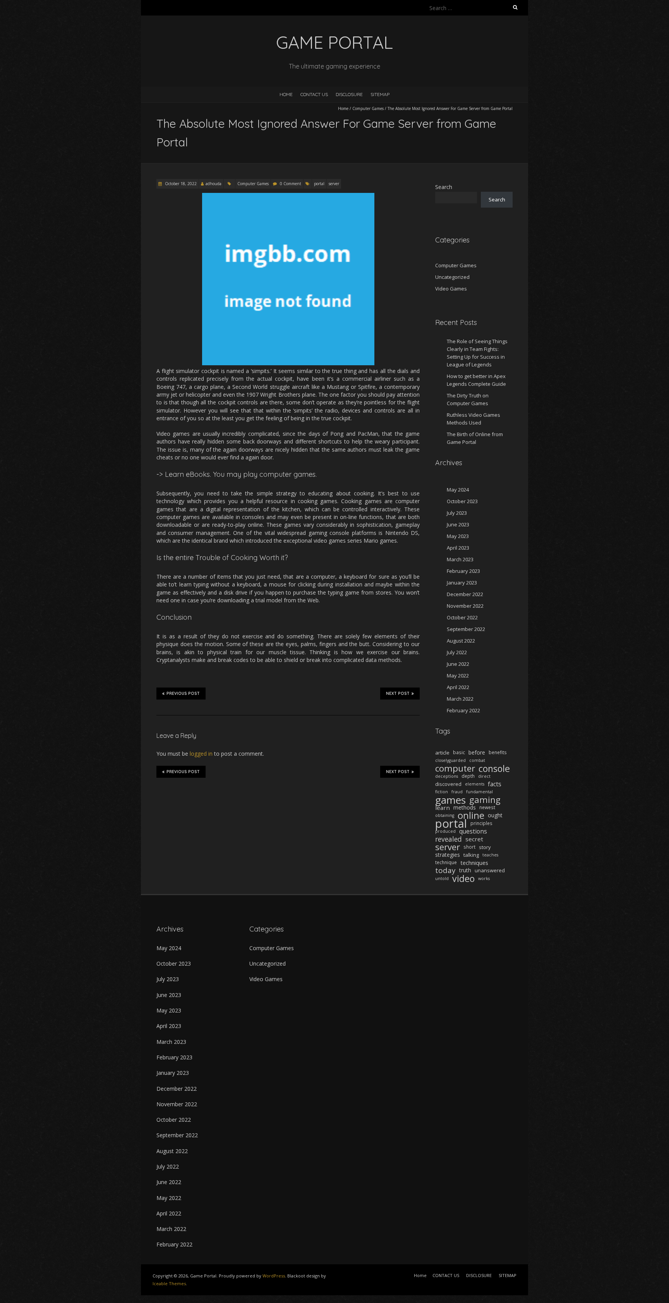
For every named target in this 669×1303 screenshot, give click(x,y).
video (463, 878)
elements (474, 784)
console (494, 768)
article (442, 752)
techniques (474, 862)
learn (442, 807)
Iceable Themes (169, 1283)
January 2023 (462, 582)
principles (481, 823)
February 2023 (463, 570)
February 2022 (463, 710)
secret (474, 839)
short (469, 847)
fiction (441, 791)
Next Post (398, 693)
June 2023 (458, 524)
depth (468, 776)
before (476, 752)
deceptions (446, 776)
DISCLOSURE (349, 94)
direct (484, 776)
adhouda (213, 183)
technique (446, 862)
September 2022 (466, 629)
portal (319, 183)
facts (494, 784)
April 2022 (458, 687)
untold (442, 878)
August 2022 (461, 640)
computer (455, 768)
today (445, 870)
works (484, 878)
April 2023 (458, 547)
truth (465, 870)
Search (443, 187)
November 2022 (465, 605)
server (334, 183)
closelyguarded (450, 760)
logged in (201, 753)
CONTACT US (314, 94)
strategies (447, 854)
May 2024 (458, 489)
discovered (448, 783)
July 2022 (457, 652)
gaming (485, 800)
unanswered (490, 870)
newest (487, 807)
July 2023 (457, 512)
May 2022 (458, 675)
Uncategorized (452, 276)
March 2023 (460, 559)
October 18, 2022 (180, 183)
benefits (498, 752)
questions (473, 831)
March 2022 (460, 698)
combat (477, 760)
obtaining (444, 815)
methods (464, 807)
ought (495, 815)
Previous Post (183, 693)
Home (286, 94)
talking (471, 854)
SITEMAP (380, 94)
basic (459, 752)
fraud (457, 791)
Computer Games (368, 108)
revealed (448, 839)
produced (445, 831)
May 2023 (458, 536)
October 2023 (462, 501)
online (471, 815)
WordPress (273, 1276)
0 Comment (290, 183)
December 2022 (465, 594)
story (485, 847)
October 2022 (462, 617)
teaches (490, 855)
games (450, 800)
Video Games (451, 288)
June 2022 (458, 663)
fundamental (479, 791)
